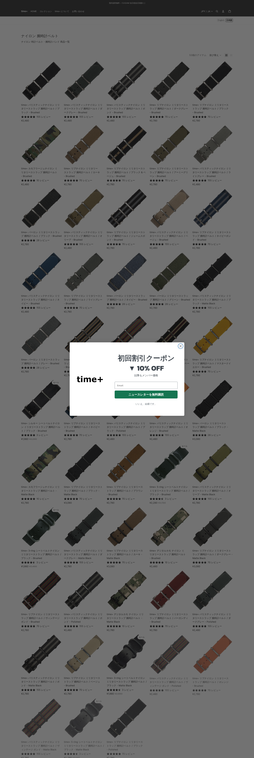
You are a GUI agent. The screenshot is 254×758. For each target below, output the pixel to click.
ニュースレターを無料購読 (146, 394)
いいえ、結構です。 (146, 404)
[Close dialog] (180, 346)
